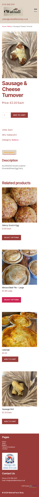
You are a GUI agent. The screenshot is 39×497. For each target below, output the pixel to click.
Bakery (9, 26)
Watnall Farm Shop (16, 493)
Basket (4, 445)
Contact (4, 449)
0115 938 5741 (8, 4)
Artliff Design (25, 486)
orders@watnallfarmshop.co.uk (15, 19)
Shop (4, 443)
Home (4, 26)
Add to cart (19, 115)
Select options (11, 237)
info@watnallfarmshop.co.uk (15, 480)
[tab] (9, 152)
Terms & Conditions (8, 447)
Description (9, 152)
